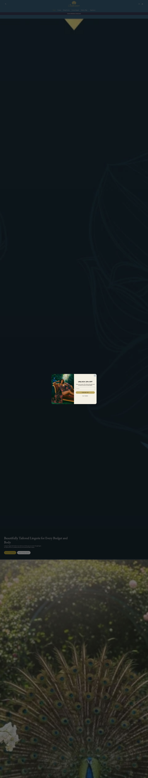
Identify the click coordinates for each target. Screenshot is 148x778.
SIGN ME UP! (85, 392)
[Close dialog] (95, 376)
